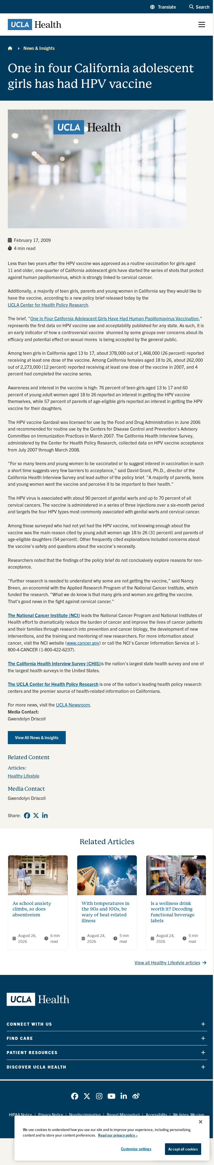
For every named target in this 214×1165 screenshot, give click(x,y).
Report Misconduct (123, 1114)
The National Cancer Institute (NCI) (44, 615)
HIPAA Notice (20, 1114)
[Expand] (203, 1024)
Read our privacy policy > (118, 1135)
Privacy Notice (50, 1114)
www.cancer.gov (83, 642)
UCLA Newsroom (73, 704)
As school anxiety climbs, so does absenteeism (32, 909)
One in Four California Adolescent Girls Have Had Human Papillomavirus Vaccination (114, 318)
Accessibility (156, 1114)
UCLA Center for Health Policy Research (48, 304)
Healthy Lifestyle (23, 775)
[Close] (200, 1122)
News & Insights (39, 48)
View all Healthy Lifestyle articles (167, 962)
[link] (27, 815)
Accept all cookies (183, 1149)
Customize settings (136, 1148)
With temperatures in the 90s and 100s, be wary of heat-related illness (105, 912)
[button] (163, 7)
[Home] (10, 48)
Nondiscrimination (85, 1114)
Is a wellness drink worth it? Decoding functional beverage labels (172, 912)
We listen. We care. (189, 1114)
